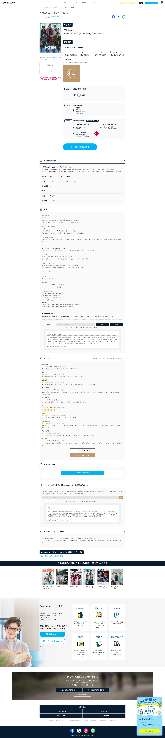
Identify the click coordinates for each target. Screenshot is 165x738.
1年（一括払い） (82, 134)
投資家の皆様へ (103, 720)
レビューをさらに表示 (84, 450)
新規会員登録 (52, 634)
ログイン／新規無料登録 (151, 2)
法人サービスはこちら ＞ (47, 646)
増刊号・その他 (97, 33)
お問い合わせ (104, 715)
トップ (41, 7)
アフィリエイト (61, 711)
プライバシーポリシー (61, 720)
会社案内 (86, 720)
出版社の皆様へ (93, 720)
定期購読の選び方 (92, 120)
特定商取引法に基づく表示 (75, 720)
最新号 (67, 33)
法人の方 (100, 3)
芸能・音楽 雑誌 (48, 7)
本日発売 (84, 3)
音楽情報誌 (55, 7)
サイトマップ (113, 720)
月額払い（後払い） (83, 126)
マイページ (65, 3)
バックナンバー (84, 33)
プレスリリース (61, 715)
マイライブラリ (75, 3)
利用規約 (51, 720)
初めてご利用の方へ (52, 641)
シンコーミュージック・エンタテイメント (49, 16)
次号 (74, 33)
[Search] (141, 3)
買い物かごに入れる (79, 147)
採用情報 (104, 711)
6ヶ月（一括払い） (110, 126)
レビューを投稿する (81, 455)
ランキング (92, 3)
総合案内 (82, 707)
